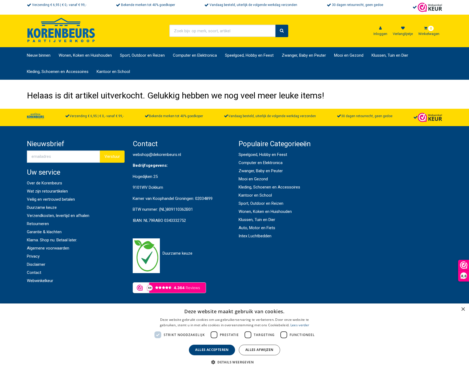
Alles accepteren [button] (212, 349)
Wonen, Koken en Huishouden (85, 55)
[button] (234, 361)
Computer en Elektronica (195, 55)
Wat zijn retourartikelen (47, 191)
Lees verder (299, 325)
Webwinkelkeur (40, 280)
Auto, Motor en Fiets (257, 227)
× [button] (463, 309)
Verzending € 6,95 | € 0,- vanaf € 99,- (59, 5)
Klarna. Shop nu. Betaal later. (52, 240)
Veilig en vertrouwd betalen (51, 199)
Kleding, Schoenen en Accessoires (57, 71)
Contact (34, 272)
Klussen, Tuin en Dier (390, 55)
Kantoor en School (113, 71)
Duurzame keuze (42, 207)
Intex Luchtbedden (255, 236)
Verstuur (112, 156)
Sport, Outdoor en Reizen (142, 55)
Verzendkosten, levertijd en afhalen (58, 215)
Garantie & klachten (44, 231)
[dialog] (234, 337)
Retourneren (38, 223)
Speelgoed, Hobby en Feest (249, 55)
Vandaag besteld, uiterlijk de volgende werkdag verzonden (253, 5)
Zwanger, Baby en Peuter (304, 55)
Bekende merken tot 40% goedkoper (148, 5)
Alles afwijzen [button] (259, 349)
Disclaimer (36, 264)
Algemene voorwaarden (48, 248)
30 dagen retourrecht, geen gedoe (357, 5)
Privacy (33, 256)
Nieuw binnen (38, 55)
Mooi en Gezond (348, 55)
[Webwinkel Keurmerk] (430, 7)
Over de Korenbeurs (44, 183)
